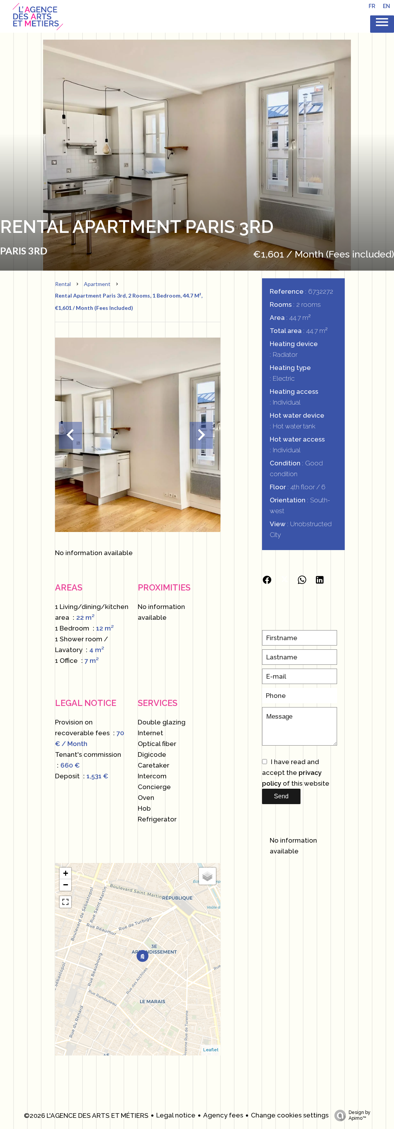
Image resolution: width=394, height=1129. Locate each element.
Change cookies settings (290, 1115)
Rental (63, 284)
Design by (360, 1115)
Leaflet (211, 1049)
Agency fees (223, 1115)
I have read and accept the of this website (295, 772)
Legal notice (175, 1115)
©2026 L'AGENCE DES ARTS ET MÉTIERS (86, 1115)
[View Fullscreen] (65, 902)
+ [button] (65, 873)
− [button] (65, 885)
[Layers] (207, 876)
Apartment (97, 284)
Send (281, 796)
